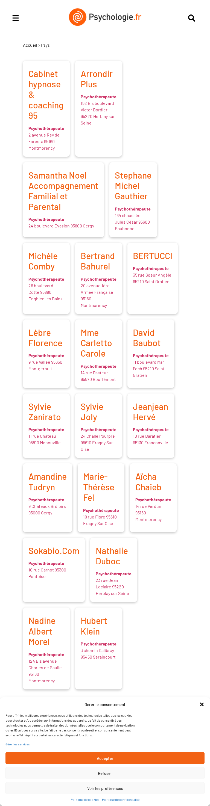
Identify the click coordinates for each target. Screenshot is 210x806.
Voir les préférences (105, 788)
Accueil (30, 45)
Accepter (105, 758)
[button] (202, 704)
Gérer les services (17, 744)
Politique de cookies (85, 799)
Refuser (105, 773)
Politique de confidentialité (120, 799)
